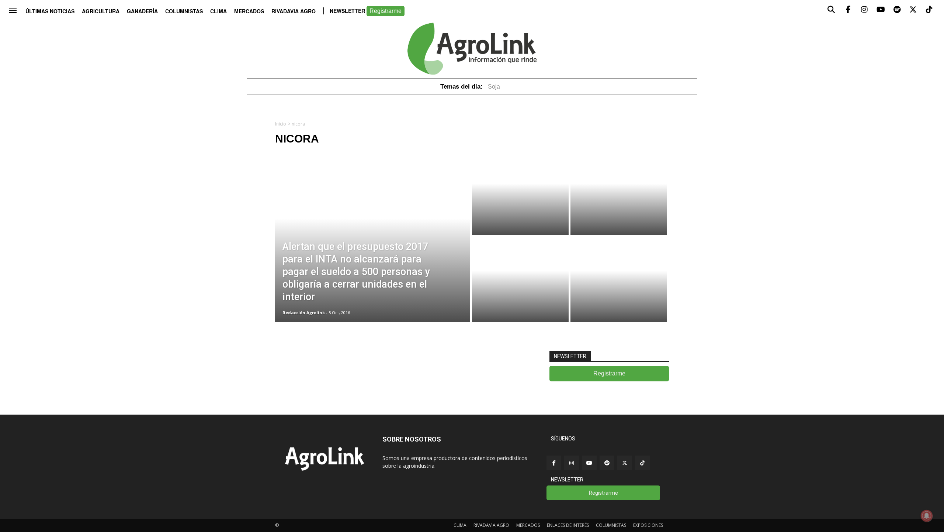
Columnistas (184, 11)
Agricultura (100, 11)
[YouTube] (589, 463)
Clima (218, 11)
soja (494, 86)
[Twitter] (624, 463)
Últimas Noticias (49, 11)
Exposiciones (648, 525)
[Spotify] (607, 463)
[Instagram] (571, 463)
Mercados (249, 11)
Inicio (280, 124)
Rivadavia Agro (293, 11)
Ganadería (142, 11)
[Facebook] (553, 463)
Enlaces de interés (568, 525)
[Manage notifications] (927, 516)
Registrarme (385, 11)
